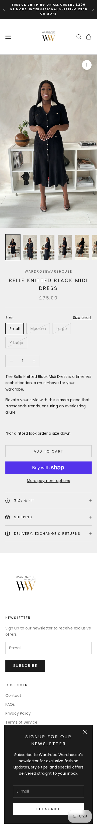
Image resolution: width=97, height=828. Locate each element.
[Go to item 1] (12, 247)
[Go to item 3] (47, 247)
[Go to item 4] (64, 247)
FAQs (10, 704)
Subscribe (48, 808)
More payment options (48, 480)
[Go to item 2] (30, 247)
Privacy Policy (18, 713)
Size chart (82, 317)
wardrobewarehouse (48, 271)
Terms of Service (21, 722)
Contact (13, 695)
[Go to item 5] (81, 247)
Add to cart (49, 451)
